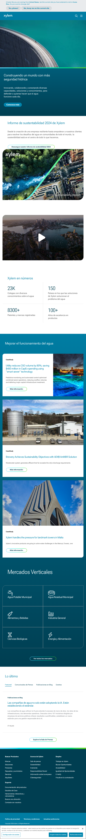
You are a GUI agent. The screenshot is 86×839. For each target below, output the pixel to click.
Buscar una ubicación (12, 799)
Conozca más (12, 104)
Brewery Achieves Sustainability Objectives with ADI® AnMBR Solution (41, 456)
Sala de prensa (35, 761)
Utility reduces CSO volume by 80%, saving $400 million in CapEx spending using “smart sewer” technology (27, 368)
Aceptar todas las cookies (58, 834)
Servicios (8, 774)
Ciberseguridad (35, 778)
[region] (43, 832)
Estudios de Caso (11, 791)
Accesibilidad (60, 768)
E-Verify (58, 774)
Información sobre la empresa (40, 774)
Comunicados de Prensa (24, 685)
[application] (43, 237)
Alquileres (8, 778)
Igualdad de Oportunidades (65, 771)
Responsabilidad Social (38, 771)
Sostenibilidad (35, 765)
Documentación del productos (15, 787)
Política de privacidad (12, 819)
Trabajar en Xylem (62, 761)
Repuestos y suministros (13, 771)
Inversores (33, 768)
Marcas (7, 761)
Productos (8, 768)
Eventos (59, 685)
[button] (43, 237)
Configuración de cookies (11, 834)
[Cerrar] (82, 828)
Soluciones (9, 765)
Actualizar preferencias (51, 819)
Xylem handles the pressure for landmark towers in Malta (34, 537)
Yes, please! (13, 8)
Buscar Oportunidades (64, 765)
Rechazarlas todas (76, 834)
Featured (8, 685)
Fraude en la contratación (65, 778)
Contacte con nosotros (13, 802)
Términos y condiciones (32, 819)
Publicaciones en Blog (44, 685)
